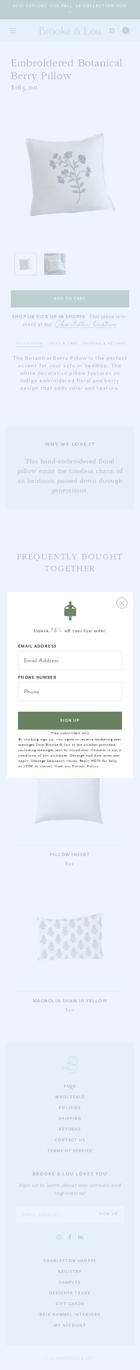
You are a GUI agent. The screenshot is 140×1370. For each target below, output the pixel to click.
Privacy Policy (85, 766)
